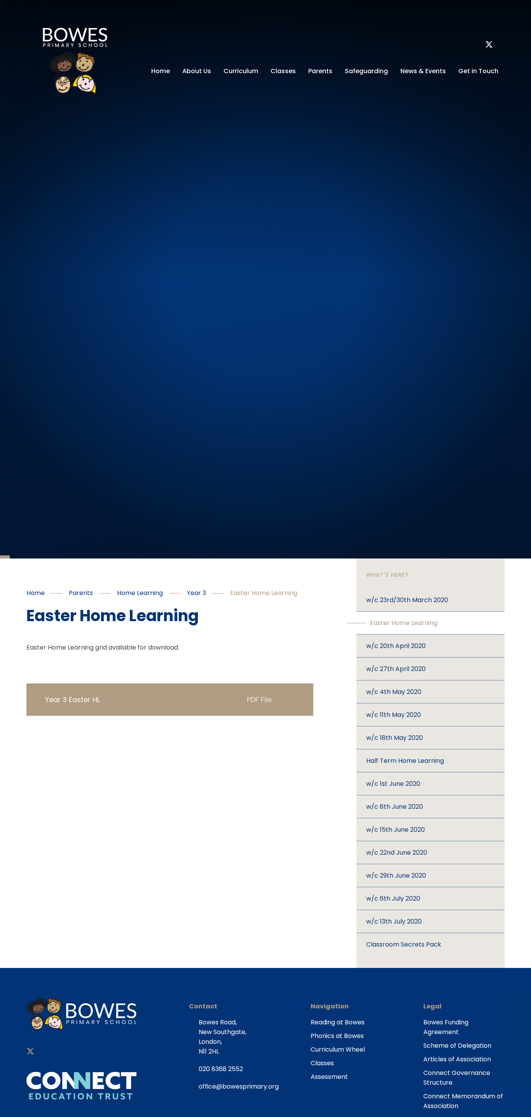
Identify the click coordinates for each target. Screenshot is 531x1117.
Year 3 (196, 592)
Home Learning (140, 592)
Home (35, 592)
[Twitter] (489, 45)
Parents (81, 592)
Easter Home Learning (263, 592)
